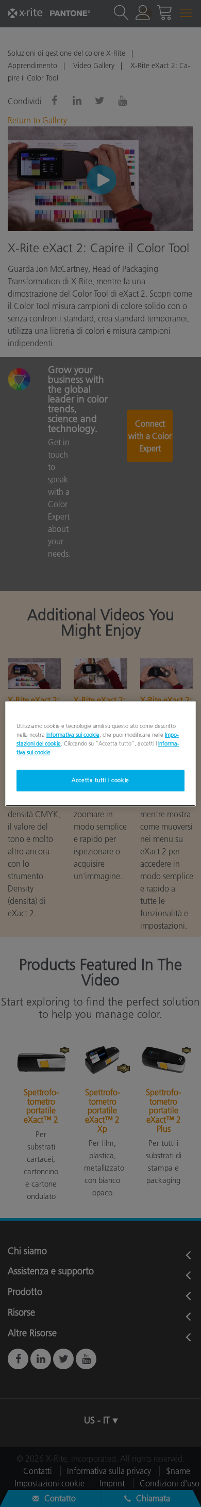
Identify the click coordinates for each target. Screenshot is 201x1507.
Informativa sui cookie (72, 734)
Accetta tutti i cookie (100, 780)
